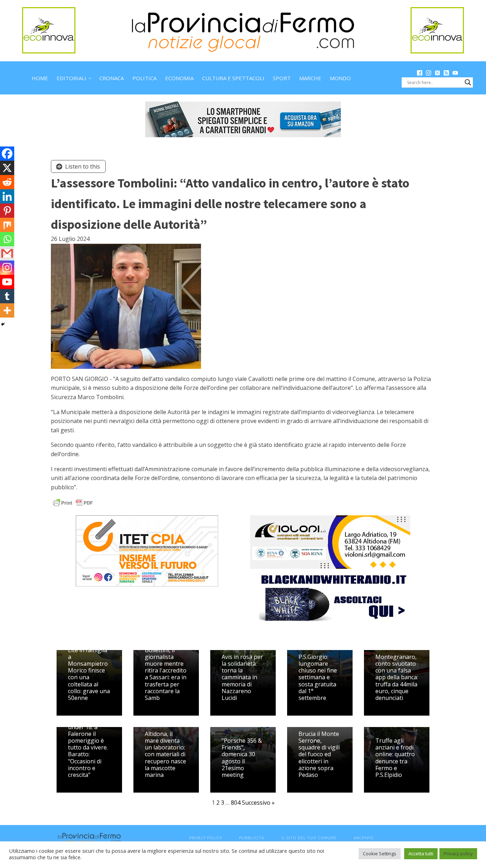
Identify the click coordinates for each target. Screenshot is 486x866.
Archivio (364, 837)
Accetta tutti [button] (420, 853)
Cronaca (111, 78)
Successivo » (258, 802)
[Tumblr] (7, 296)
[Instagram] (7, 268)
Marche (310, 78)
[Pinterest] (7, 210)
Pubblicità (251, 837)
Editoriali (71, 78)
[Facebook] (7, 153)
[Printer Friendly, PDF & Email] (73, 502)
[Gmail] (7, 253)
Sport (282, 78)
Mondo (340, 78)
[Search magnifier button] (468, 82)
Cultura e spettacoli (233, 78)
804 (236, 802)
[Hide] (3, 324)
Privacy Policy (205, 837)
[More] (7, 310)
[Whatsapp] (7, 239)
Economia (179, 78)
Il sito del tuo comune (309, 837)
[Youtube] (7, 282)
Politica (144, 78)
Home (40, 78)
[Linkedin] (7, 196)
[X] (7, 168)
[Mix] (7, 225)
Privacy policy (458, 853)
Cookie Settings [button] (379, 853)
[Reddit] (7, 182)
